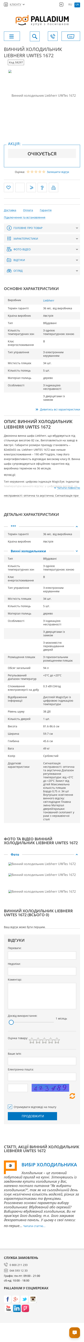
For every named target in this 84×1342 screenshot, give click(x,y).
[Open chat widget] (74, 1332)
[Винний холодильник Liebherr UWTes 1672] (42, 95)
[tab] (42, 526)
